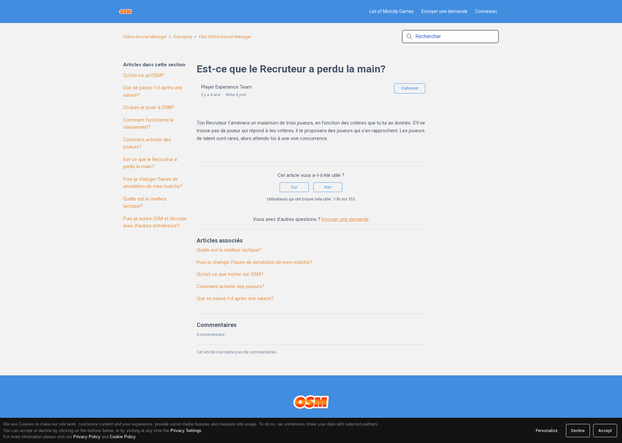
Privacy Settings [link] (186, 430)
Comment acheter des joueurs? (147, 143)
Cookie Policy (122, 436)
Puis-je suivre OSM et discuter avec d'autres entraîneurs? (155, 222)
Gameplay (182, 36)
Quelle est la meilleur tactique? (145, 202)
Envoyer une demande (444, 11)
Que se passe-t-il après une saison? (152, 91)
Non (327, 187)
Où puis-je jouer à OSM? (148, 107)
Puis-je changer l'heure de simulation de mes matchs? (152, 182)
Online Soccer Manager (145, 36)
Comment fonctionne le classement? (148, 123)
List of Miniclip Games (391, 11)
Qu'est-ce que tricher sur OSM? (230, 274)
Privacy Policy (86, 436)
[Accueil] (125, 11)
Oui (294, 187)
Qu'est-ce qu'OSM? (143, 75)
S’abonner (410, 88)
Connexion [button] (486, 11)
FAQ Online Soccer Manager (225, 36)
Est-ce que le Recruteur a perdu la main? (150, 163)
